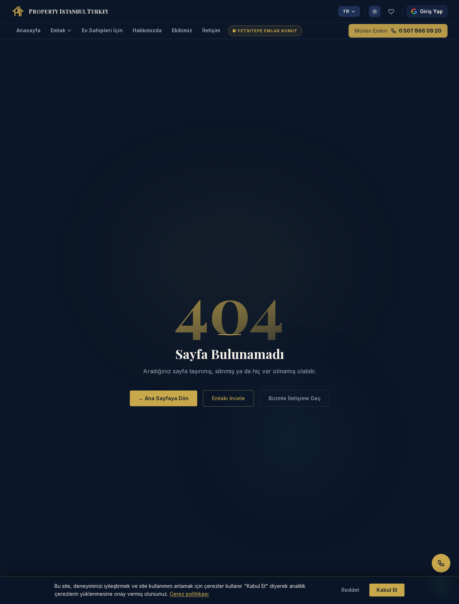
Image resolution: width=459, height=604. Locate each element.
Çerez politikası (189, 594)
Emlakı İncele (228, 398)
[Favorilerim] (391, 11)
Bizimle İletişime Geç (295, 398)
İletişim (211, 30)
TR (346, 11)
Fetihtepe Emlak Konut (268, 30)
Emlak (58, 30)
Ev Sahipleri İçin (102, 30)
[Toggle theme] (374, 11)
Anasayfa (28, 30)
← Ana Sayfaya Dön (163, 398)
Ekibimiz (182, 30)
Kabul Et (387, 590)
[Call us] (441, 563)
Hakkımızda (147, 30)
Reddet (350, 590)
